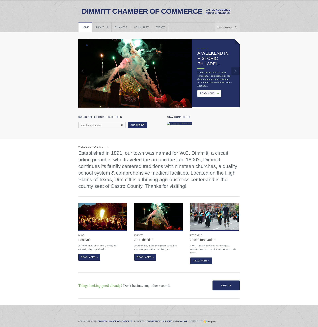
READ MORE (207, 93)
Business (121, 27)
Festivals (84, 240)
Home (85, 27)
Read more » (89, 257)
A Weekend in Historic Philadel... (212, 58)
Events (160, 27)
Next (235, 71)
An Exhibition (143, 240)
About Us (102, 27)
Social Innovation (202, 240)
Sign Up (226, 285)
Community (141, 27)
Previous (82, 71)
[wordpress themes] (210, 321)
